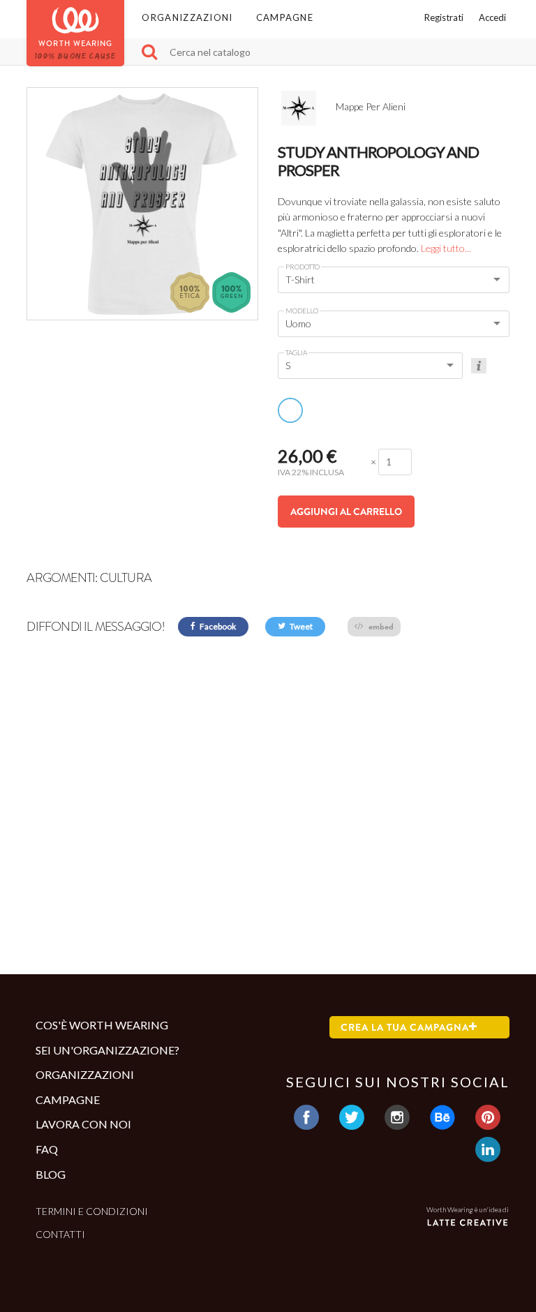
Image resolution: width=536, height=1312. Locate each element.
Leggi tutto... (446, 248)
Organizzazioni (187, 17)
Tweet (300, 626)
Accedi (492, 17)
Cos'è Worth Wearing (102, 1024)
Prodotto (302, 266)
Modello (301, 310)
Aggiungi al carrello (346, 512)
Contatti (60, 1234)
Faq (47, 1149)
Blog (51, 1174)
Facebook (217, 626)
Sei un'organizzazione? (107, 1050)
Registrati (443, 17)
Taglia (296, 352)
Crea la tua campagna (405, 1027)
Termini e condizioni (92, 1211)
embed (380, 626)
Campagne (284, 17)
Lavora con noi (83, 1124)
